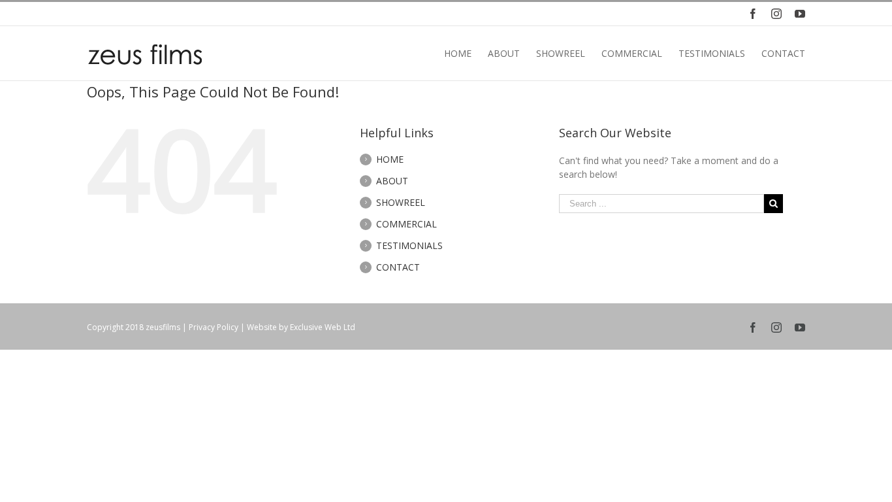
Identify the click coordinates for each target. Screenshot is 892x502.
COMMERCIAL (406, 224)
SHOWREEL (400, 202)
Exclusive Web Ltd (322, 327)
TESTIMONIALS (409, 245)
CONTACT (398, 267)
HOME (390, 159)
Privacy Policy (213, 327)
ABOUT (392, 181)
